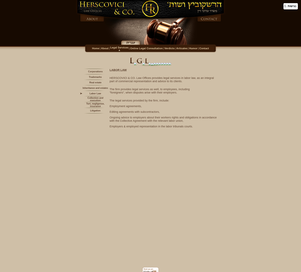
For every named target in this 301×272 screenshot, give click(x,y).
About (104, 48)
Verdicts (169, 48)
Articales (181, 48)
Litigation (95, 110)
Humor (193, 48)
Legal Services (119, 47)
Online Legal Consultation (146, 48)
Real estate (95, 82)
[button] (290, 6)
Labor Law (95, 93)
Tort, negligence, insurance (95, 104)
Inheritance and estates (95, 88)
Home (95, 48)
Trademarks (95, 77)
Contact (204, 48)
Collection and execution (95, 99)
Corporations (95, 71)
